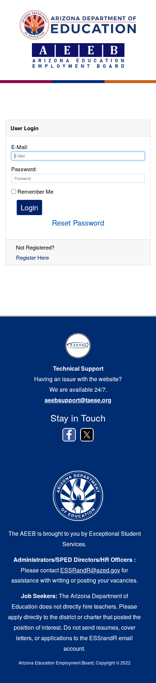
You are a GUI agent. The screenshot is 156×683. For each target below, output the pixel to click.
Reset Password (78, 222)
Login (29, 207)
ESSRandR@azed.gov (90, 570)
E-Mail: (19, 147)
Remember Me (34, 191)
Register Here (32, 257)
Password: (24, 169)
